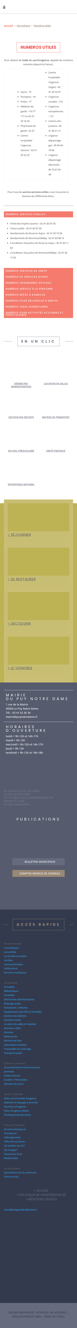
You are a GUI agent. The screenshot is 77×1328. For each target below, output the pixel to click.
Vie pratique (23, 25)
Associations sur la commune (20, 1172)
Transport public (13, 1053)
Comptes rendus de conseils (39, 873)
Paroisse (8, 1032)
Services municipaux (15, 972)
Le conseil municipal (15, 956)
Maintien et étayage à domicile (21, 1102)
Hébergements (12, 1137)
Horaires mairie (12, 1020)
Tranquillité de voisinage (17, 1049)
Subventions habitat (15, 1044)
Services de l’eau (13, 1040)
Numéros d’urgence (15, 1106)
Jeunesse (9, 1071)
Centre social (11, 1176)
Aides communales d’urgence (20, 1098)
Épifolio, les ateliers (51, 1312)
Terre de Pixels (54, 1316)
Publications (11, 968)
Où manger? (11, 1150)
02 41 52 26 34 (21, 712)
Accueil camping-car (15, 1129)
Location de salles (56, 383)
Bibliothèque (11, 991)
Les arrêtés (10, 952)
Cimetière (9, 995)
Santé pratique (55, 450)
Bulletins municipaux (40, 861)
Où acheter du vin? (14, 1145)
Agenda (19, 1209)
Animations (10, 1133)
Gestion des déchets (21, 417)
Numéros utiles (12, 1028)
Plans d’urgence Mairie (16, 1110)
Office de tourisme (14, 1141)
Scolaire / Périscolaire (15, 1079)
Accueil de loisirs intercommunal (22, 1067)
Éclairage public (12, 1003)
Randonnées (11, 1158)
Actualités (9, 987)
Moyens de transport (56, 417)
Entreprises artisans (21, 484)
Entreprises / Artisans (15, 1007)
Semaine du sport (14, 1083)
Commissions (11, 948)
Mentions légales (42, 1199)
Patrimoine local (13, 1154)
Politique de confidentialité (42, 1195)
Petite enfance (12, 1075)
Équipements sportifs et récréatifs (23, 1011)
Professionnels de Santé (17, 1114)
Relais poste (10, 1036)
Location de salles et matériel (20, 1024)
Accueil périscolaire (21, 450)
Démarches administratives (21, 385)
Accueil (8, 25)
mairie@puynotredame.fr (22, 717)
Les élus (8, 960)
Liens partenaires (13, 964)
